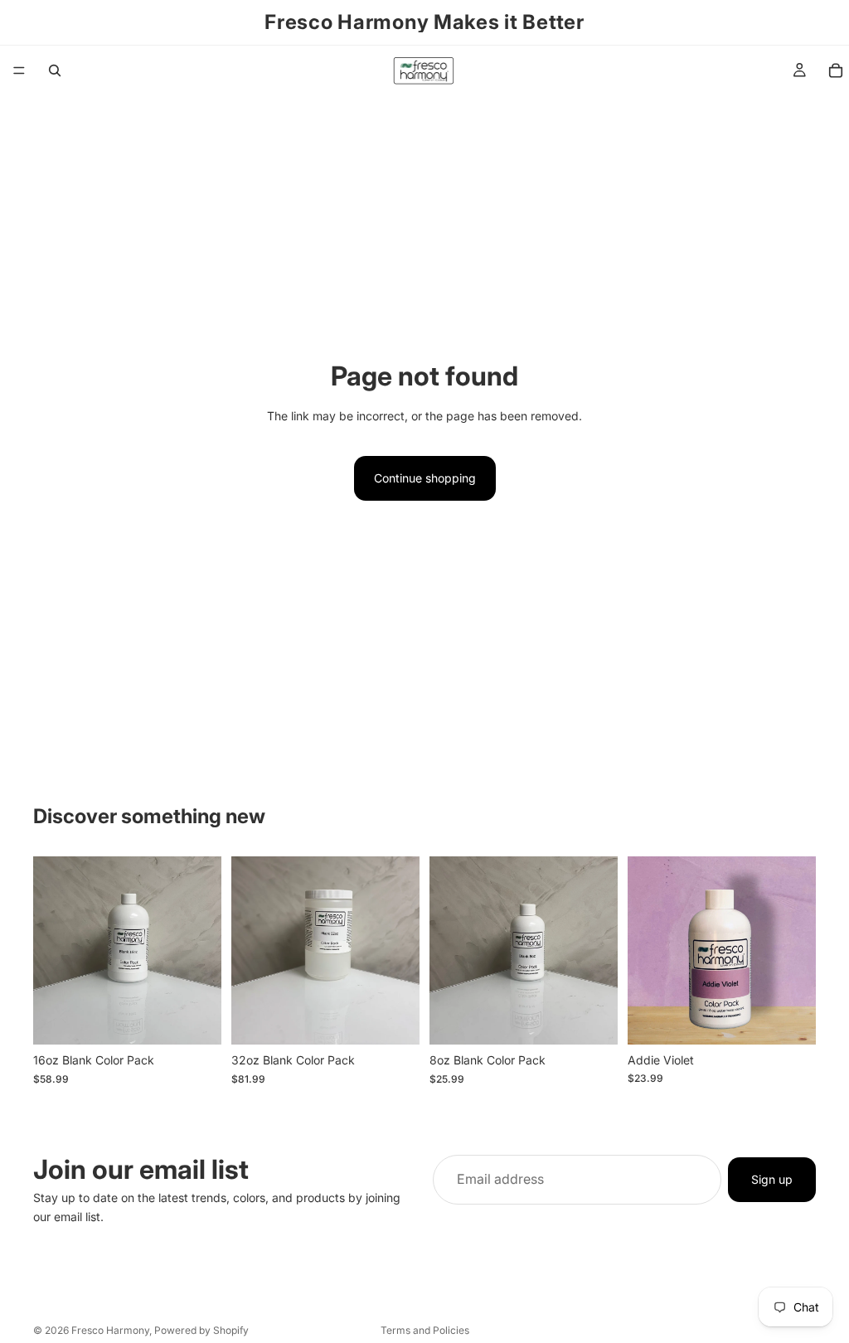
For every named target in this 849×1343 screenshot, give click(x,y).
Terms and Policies (425, 1330)
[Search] (54, 70)
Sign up (772, 1179)
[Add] (196, 1020)
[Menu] (19, 70)
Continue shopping (425, 478)
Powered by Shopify (201, 1330)
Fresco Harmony (110, 1330)
